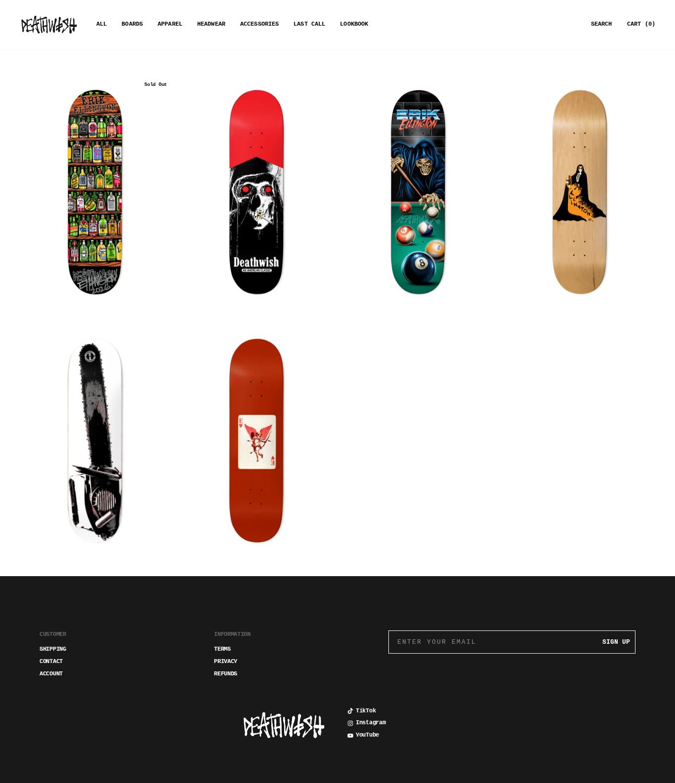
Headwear (211, 24)
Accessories (259, 24)
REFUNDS (225, 673)
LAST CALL (309, 24)
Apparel (170, 24)
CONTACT (51, 661)
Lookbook (354, 24)
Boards (132, 24)
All (101, 24)
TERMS (222, 649)
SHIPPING (53, 649)
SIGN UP (616, 642)
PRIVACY (225, 661)
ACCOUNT (51, 673)
